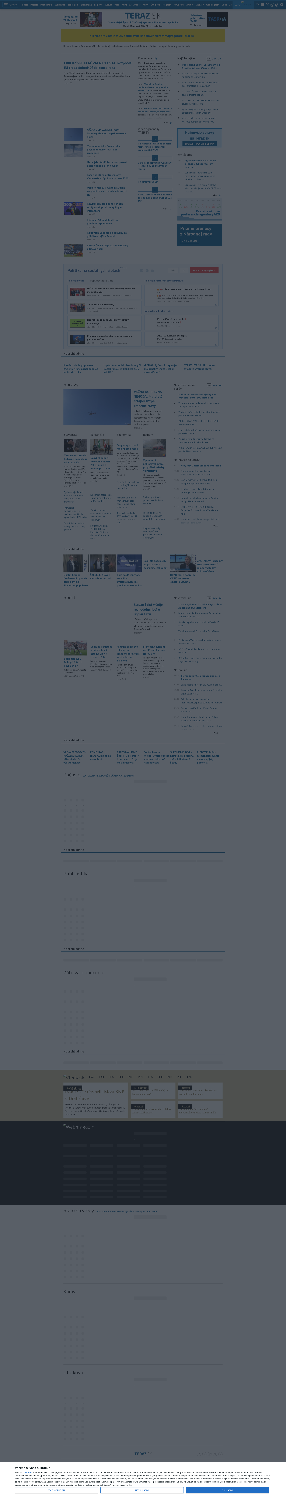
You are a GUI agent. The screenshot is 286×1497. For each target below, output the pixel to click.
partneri (28, 1472)
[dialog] (143, 1479)
